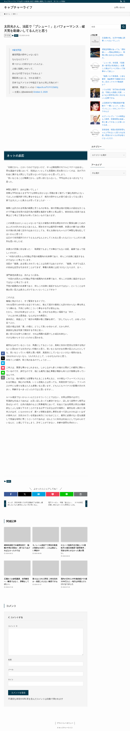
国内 (16, 35)
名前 (10, 660)
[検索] (124, 1)
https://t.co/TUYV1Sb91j (47, 87)
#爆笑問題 (16, 50)
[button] (11, 494)
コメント (13, 626)
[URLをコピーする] (80, 494)
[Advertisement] (45, 119)
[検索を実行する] (123, 26)
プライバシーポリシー (65, 723)
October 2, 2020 (40, 92)
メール (10, 669)
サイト (10, 680)
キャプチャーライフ (18, 7)
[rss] (121, 1)
